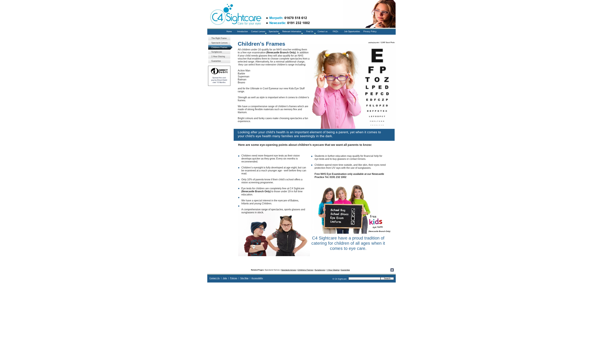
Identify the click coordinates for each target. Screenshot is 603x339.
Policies (233, 278)
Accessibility (257, 278)
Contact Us (214, 278)
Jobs (225, 278)
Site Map (244, 278)
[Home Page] (392, 270)
